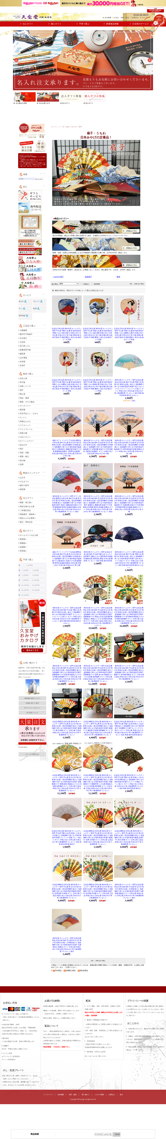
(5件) (133, 401)
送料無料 (97, 284)
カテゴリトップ (55, 127)
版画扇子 (88, 277)
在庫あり (86, 284)
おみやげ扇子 (58, 277)
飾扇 (118, 277)
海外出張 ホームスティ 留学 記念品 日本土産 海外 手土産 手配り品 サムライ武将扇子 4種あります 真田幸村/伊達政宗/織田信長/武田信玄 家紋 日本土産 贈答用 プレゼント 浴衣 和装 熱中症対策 (98, 556)
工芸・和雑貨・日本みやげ (69, 127)
